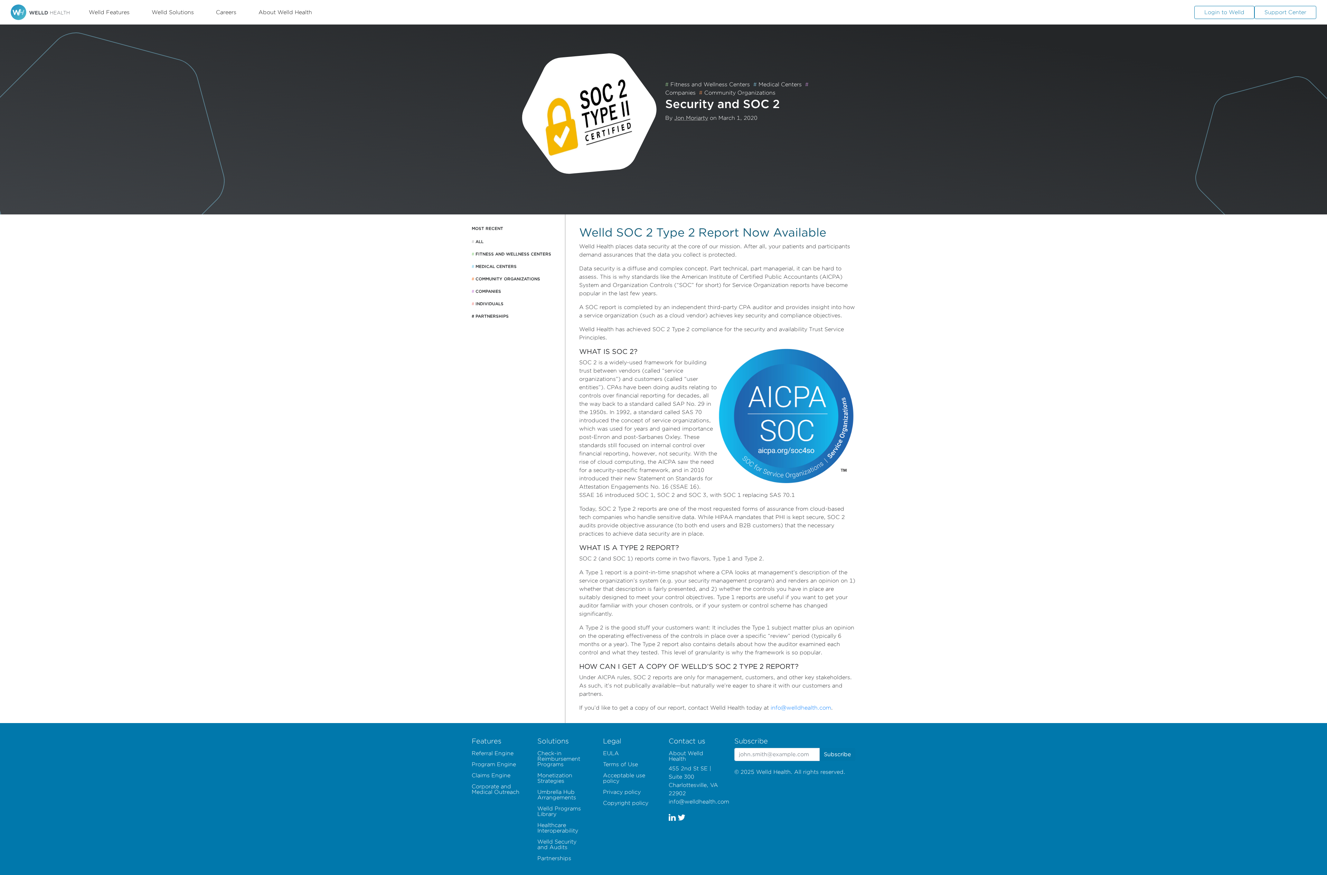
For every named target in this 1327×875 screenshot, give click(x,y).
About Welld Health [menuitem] (686, 756)
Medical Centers (777, 84)
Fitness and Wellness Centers (707, 84)
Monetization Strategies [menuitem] (554, 778)
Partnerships (490, 316)
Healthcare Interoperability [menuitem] (557, 828)
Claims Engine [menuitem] (491, 775)
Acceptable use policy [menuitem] (624, 778)
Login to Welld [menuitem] (1224, 12)
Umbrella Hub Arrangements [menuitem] (556, 795)
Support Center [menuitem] (1285, 12)
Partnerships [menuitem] (554, 858)
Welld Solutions (173, 12)
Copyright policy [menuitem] (625, 803)
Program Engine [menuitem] (494, 764)
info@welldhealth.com (801, 707)
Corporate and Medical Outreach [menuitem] (495, 789)
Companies (486, 291)
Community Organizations (737, 92)
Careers (226, 12)
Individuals (487, 303)
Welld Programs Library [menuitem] (559, 811)
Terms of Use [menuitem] (620, 764)
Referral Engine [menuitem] (493, 753)
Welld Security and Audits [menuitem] (556, 844)
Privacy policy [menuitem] (622, 792)
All (477, 241)
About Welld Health (285, 12)
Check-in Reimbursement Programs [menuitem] (558, 759)
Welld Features (109, 12)
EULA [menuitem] (611, 753)
